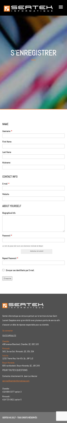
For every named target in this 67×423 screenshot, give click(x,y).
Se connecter (7, 330)
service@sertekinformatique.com (15, 380)
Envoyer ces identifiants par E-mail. (20, 270)
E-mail (5, 183)
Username (7, 131)
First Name (6, 141)
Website (5, 194)
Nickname (6, 162)
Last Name (6, 152)
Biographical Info (8, 213)
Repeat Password (10, 258)
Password (7, 235)
